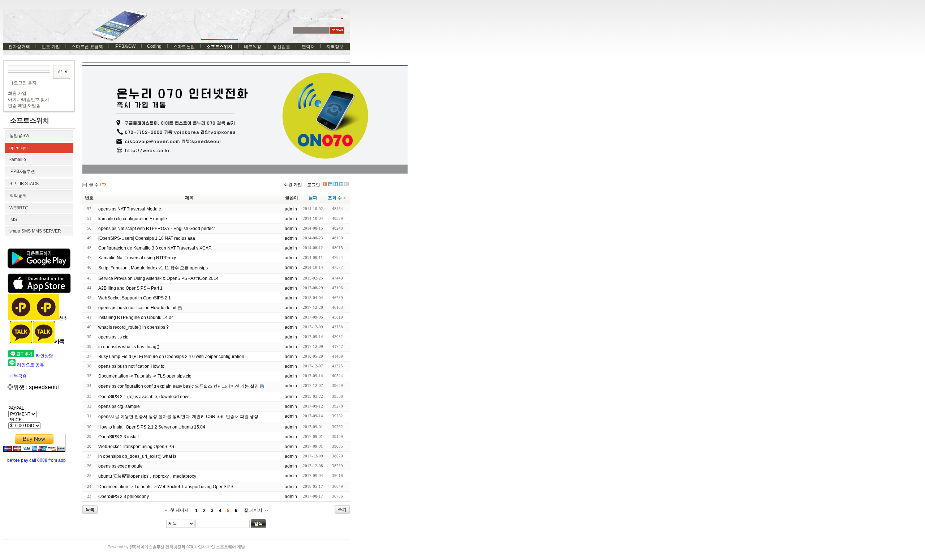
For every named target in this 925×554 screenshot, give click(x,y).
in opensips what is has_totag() (128, 346)
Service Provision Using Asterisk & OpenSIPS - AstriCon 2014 (158, 278)
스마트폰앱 (184, 46)
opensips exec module (120, 466)
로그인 (313, 184)
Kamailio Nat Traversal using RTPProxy (137, 257)
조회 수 (335, 197)
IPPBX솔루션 (22, 171)
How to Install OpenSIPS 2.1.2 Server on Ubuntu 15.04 (151, 427)
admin (291, 209)
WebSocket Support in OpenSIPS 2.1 (134, 298)
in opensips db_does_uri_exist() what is (137, 456)
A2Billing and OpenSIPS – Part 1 (130, 288)
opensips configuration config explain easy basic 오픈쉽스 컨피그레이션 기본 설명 (178, 386)
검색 (258, 523)
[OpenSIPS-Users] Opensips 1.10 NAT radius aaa (146, 238)
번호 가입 (51, 46)
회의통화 (18, 195)
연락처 (308, 46)
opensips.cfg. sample (119, 406)
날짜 (313, 197)
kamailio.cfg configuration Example (132, 218)
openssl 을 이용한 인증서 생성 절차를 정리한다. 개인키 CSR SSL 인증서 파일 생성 (178, 416)
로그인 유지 (25, 82)
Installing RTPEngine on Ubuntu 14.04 (136, 317)
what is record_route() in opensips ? (133, 327)
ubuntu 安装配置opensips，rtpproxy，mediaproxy (147, 476)
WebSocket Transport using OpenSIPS (136, 446)
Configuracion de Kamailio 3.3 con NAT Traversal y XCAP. (155, 248)
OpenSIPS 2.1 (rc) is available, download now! (143, 396)
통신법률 (281, 46)
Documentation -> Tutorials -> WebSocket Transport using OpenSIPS (165, 486)
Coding (154, 46)
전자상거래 (19, 46)
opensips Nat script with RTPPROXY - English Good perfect (156, 228)
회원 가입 (17, 93)
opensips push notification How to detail (137, 307)
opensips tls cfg (113, 337)
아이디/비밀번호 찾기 (28, 99)
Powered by (176, 547)
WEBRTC (18, 207)
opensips (18, 147)
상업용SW (19, 135)
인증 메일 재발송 (24, 105)
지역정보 (335, 46)
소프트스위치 (219, 46)
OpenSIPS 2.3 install (118, 436)
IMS (13, 219)
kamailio (17, 159)
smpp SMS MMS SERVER (35, 231)
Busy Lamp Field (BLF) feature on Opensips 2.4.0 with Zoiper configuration (171, 356)
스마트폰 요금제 (87, 46)
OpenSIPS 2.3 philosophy (123, 496)
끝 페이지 (253, 510)
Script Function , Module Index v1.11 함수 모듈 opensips (153, 267)
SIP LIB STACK (24, 183)
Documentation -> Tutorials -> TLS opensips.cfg (145, 376)
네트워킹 (252, 46)
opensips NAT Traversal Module (129, 209)
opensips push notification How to (131, 366)
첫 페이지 (179, 510)
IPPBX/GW (125, 46)
